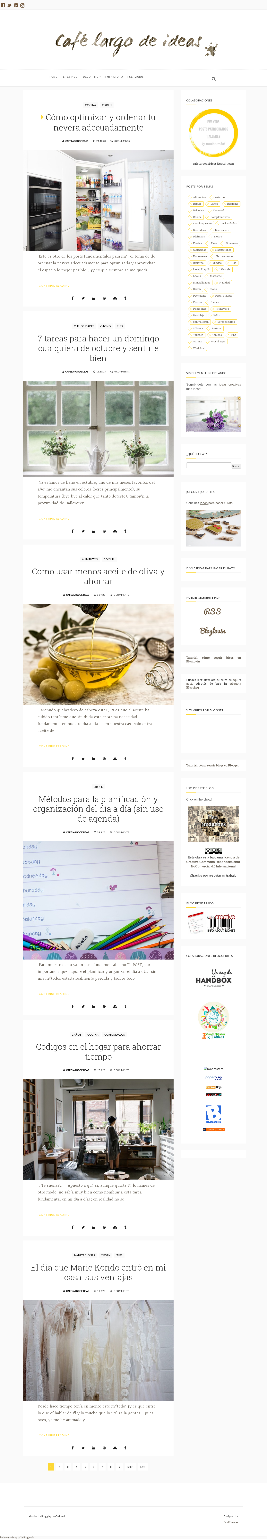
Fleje (214, 243)
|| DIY (97, 77)
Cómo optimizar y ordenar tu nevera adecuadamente (101, 122)
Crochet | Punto (202, 223)
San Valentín (201, 321)
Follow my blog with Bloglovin (17, 1537)
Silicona (198, 328)
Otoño (105, 326)
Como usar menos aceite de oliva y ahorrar (98, 576)
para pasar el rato (216, 503)
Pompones (200, 308)
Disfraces (199, 236)
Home (53, 77)
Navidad (224, 282)
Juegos (217, 263)
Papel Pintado (223, 295)
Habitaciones (84, 1255)
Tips (120, 326)
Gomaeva (232, 243)
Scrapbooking (226, 321)
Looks (197, 276)
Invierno (198, 263)
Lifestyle (225, 269)
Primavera (222, 308)
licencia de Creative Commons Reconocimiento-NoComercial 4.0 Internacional (213, 862)
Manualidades (201, 282)
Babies (197, 203)
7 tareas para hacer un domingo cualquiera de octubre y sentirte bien (98, 348)
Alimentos (90, 559)
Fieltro (218, 236)
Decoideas (199, 230)
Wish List (199, 348)
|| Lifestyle (69, 77)
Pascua (197, 302)
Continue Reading (54, 285)
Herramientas (224, 256)
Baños (77, 1034)
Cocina (90, 105)
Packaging (199, 295)
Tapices (217, 335)
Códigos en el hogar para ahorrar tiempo (98, 1051)
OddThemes (231, 1522)
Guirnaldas (199, 249)
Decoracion (222, 230)
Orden (107, 105)
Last (142, 1467)
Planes (215, 302)
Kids (233, 263)
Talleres (198, 335)
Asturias (220, 197)
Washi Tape (218, 341)
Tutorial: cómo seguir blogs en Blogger (212, 765)
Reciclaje (198, 315)
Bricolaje (198, 210)
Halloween (200, 256)
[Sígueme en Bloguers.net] (214, 1122)
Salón (216, 315)
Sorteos (216, 328)
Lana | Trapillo (202, 269)
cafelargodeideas (76, 141)
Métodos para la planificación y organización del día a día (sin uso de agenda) (98, 808)
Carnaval (218, 210)
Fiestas (197, 243)
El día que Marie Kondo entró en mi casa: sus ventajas (98, 1272)
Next (130, 1467)
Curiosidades (84, 326)
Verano (197, 341)
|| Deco (86, 77)
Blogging (232, 203)
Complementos (220, 217)
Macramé (216, 276)
